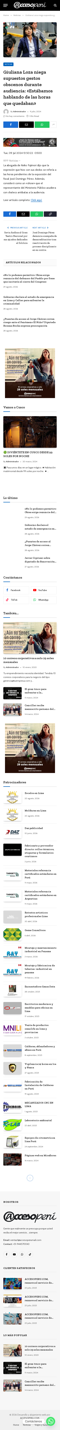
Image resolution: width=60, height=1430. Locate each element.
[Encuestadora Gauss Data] (12, 991)
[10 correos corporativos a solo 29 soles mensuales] (30, 638)
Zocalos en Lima (34, 793)
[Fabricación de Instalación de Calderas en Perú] (12, 1086)
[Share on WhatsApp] (42, 124)
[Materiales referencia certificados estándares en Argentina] (12, 896)
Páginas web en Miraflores (40, 1155)
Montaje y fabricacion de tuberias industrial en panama (40, 969)
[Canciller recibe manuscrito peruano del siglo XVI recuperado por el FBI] (12, 709)
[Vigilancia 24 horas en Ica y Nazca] (12, 1068)
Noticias (8, 64)
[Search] (55, 5)
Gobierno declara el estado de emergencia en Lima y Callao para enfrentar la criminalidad (28, 300)
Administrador (19, 111)
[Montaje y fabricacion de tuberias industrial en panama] (12, 969)
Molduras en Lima (35, 810)
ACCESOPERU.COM (29, 1418)
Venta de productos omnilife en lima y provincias (36, 1029)
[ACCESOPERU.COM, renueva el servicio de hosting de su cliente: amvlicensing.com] (12, 1283)
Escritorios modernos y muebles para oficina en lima (39, 1008)
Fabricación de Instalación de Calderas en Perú (39, 1085)
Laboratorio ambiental (38, 1120)
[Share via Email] (26, 124)
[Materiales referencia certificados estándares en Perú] (12, 874)
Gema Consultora (35, 930)
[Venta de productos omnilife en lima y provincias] (12, 1029)
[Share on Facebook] (10, 124)
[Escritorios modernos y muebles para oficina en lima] (12, 1008)
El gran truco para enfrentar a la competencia (35, 693)
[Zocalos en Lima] (12, 797)
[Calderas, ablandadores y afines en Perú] (12, 1050)
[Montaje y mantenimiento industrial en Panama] (12, 952)
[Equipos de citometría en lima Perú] (12, 1142)
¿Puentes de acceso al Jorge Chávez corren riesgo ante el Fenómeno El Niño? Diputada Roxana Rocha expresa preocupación (29, 322)
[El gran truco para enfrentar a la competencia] (12, 693)
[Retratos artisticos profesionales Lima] (12, 917)
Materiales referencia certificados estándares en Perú (40, 874)
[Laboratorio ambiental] (12, 1124)
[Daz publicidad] (12, 832)
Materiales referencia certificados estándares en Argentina (40, 895)
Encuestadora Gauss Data (40, 986)
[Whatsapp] (50, 1421)
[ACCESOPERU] (30, 5)
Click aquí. (36, 200)
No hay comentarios (15, 116)
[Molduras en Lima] (12, 815)
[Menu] (5, 5)
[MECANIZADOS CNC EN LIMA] (12, 1107)
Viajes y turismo (42, 1425)
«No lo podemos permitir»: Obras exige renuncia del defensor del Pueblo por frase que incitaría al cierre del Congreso (29, 278)
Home (16, 1425)
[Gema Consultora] (12, 934)
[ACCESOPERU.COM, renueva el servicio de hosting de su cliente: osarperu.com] (12, 1318)
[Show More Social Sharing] (53, 124)
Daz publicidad (34, 828)
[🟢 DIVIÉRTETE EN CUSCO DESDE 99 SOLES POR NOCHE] (30, 432)
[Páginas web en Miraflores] (12, 1159)
